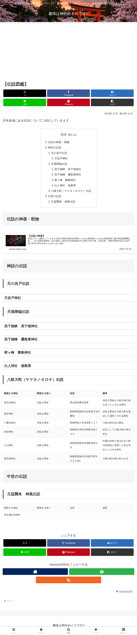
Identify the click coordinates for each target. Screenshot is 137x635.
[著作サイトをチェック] (35, 571)
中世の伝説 (54, 196)
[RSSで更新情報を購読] (68, 580)
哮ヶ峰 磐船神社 (65, 179)
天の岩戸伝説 (59, 152)
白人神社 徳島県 (65, 185)
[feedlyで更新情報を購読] (101, 571)
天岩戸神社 (61, 158)
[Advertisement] (68, 52)
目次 (64, 134)
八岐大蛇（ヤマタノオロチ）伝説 (71, 190)
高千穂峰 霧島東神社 (67, 174)
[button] (112, 102)
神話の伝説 (54, 147)
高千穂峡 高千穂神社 (67, 169)
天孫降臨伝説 (59, 163)
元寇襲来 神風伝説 (63, 201)
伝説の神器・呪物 (58, 142)
